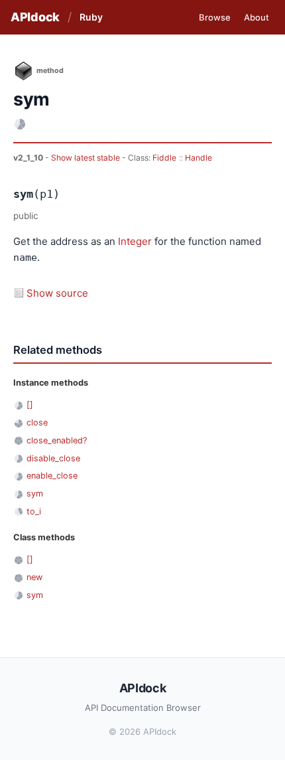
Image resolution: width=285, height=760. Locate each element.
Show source (57, 293)
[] (30, 405)
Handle (198, 158)
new (34, 577)
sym (35, 493)
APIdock (35, 17)
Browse (215, 17)
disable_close (53, 458)
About (256, 17)
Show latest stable (86, 158)
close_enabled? (57, 440)
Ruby (91, 17)
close (37, 422)
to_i (34, 511)
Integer (135, 241)
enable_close (52, 476)
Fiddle (164, 158)
